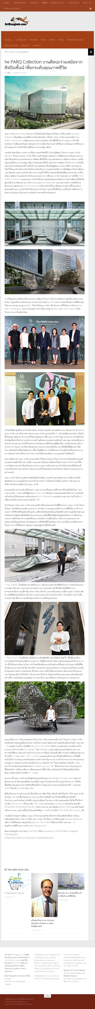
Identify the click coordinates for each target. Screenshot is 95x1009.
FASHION (33, 40)
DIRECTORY (73, 3)
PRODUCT (25, 45)
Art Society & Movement (17, 52)
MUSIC (61, 40)
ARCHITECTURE (11, 45)
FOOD (43, 40)
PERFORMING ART (75, 40)
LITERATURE (21, 40)
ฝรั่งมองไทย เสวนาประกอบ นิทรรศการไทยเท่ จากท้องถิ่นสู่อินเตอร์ (42, 923)
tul (8, 73)
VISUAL (8, 40)
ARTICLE (86, 3)
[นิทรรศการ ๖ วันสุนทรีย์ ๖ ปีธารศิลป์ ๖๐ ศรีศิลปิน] (71, 881)
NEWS (44, 3)
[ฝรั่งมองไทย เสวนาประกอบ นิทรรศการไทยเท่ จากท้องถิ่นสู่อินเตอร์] (44, 895)
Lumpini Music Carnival (14, 893)
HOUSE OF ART (57, 3)
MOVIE (52, 40)
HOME (6, 3)
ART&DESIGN (19, 3)
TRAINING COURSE (11, 8)
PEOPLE (33, 3)
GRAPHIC (37, 45)
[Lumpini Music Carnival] (18, 881)
